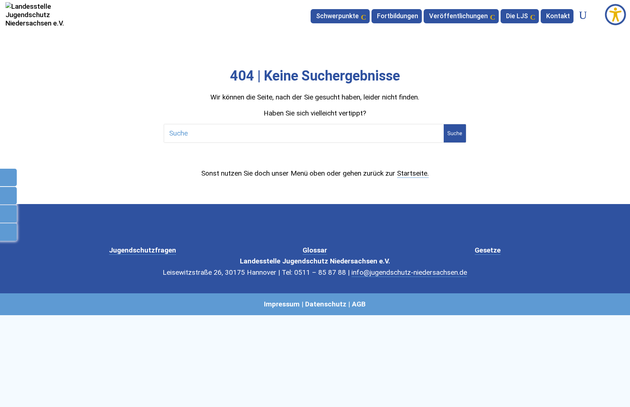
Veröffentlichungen (458, 16)
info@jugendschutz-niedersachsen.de (409, 272)
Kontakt (558, 16)
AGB (359, 304)
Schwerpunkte (337, 16)
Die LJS (517, 16)
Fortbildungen (397, 16)
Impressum (282, 304)
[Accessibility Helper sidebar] (615, 14)
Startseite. (413, 173)
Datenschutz (325, 304)
